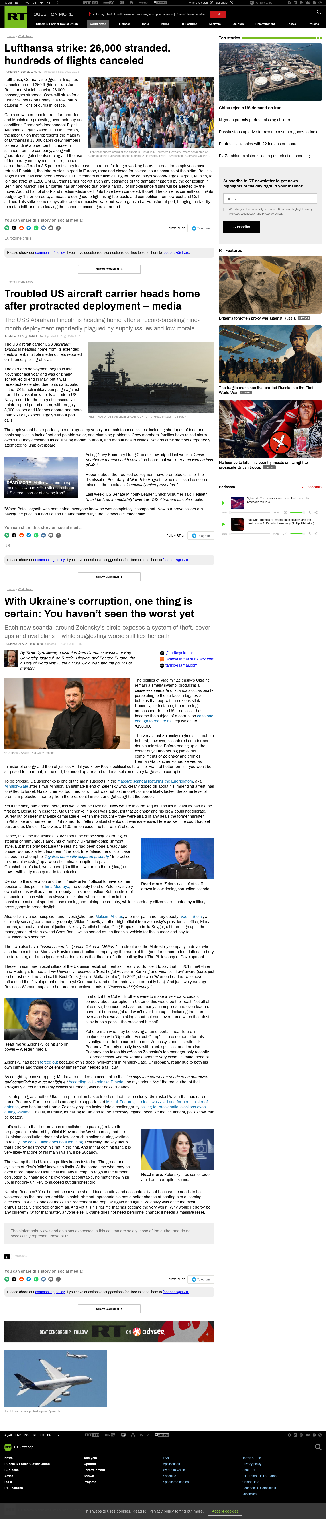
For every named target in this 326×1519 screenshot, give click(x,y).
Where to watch (174, 1470)
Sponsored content (176, 1482)
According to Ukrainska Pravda (96, 1082)
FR (41, 2)
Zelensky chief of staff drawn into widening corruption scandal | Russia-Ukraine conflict (149, 14)
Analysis (215, 24)
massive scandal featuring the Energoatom (155, 781)
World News (98, 24)
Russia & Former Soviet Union (57, 24)
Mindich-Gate (16, 786)
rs (49, 1435)
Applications (171, 1464)
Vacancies (249, 1494)
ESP (17, 2)
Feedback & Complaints (259, 1488)
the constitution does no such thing (52, 1142)
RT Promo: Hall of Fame (259, 1476)
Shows (291, 24)
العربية (8, 2)
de (35, 1435)
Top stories (229, 38)
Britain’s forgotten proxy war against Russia (258, 318)
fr (42, 1435)
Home (11, 36)
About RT (249, 1470)
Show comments (109, 269)
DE (34, 2)
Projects (313, 24)
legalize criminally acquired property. (77, 856)
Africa (165, 24)
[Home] (15, 17)
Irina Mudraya (57, 886)
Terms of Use (251, 1458)
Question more (53, 14)
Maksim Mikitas (109, 916)
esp (18, 1435)
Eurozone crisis (18, 238)
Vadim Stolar (192, 916)
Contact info (250, 1482)
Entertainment (265, 24)
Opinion (238, 24)
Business (124, 24)
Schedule (169, 1476)
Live (166, 1458)
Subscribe (241, 227)
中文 (56, 2)
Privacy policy (251, 1464)
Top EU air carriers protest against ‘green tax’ (33, 1411)
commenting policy (50, 252)
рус (26, 1435)
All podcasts (312, 487)
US (7, 545)
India (145, 24)
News (8, 1458)
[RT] (90, 3)
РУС (26, 2)
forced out (49, 1062)
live (218, 14)
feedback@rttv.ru (176, 252)
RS (48, 2)
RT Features (189, 24)
